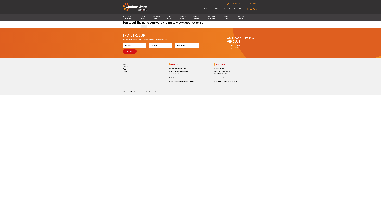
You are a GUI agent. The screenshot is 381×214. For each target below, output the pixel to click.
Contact (238, 9)
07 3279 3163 (220, 77)
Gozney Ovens (143, 17)
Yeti (254, 16)
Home (207, 9)
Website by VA (154, 92)
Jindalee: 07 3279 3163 (250, 4)
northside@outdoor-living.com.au (182, 81)
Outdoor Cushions (241, 17)
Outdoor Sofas (183, 17)
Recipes (216, 9)
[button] (248, 9)
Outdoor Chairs (170, 17)
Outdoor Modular (196, 17)
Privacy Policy (144, 92)
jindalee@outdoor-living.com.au (226, 81)
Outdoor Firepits (227, 17)
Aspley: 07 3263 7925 (233, 4)
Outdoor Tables (156, 17)
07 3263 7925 (175, 77)
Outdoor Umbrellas (211, 17)
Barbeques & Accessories (127, 17)
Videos (227, 9)
